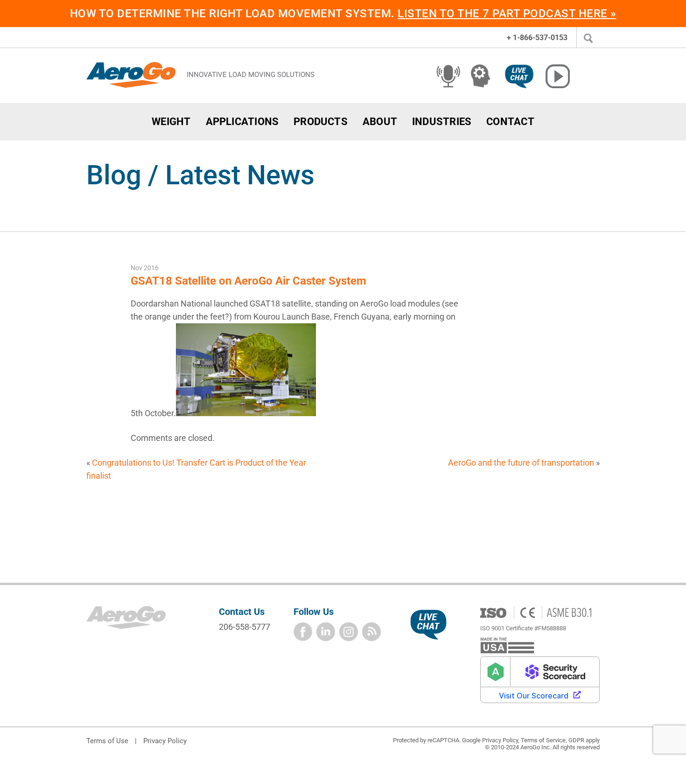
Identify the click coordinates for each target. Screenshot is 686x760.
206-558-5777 (244, 627)
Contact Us (242, 611)
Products (321, 121)
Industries (441, 121)
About (380, 121)
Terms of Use (107, 741)
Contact (510, 121)
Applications (242, 121)
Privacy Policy (165, 741)
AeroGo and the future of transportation (521, 462)
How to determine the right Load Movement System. (343, 13)
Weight (171, 121)
